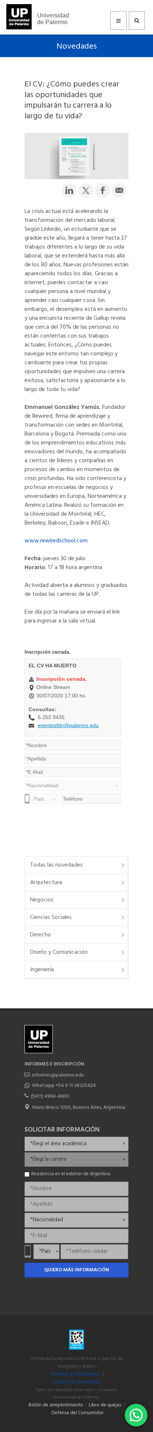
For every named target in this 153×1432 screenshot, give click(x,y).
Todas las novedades (56, 865)
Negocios (41, 900)
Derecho (40, 935)
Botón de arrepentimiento (56, 1405)
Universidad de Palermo (53, 18)
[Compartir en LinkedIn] (69, 190)
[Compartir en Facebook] (102, 190)
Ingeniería (42, 970)
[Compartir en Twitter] (85, 190)
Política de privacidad (76, 1382)
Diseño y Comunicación (59, 952)
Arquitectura (46, 882)
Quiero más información (76, 1270)
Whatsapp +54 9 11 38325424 (64, 1085)
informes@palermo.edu (58, 1075)
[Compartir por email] (119, 190)
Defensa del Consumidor (78, 1413)
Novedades (76, 46)
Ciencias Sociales (51, 917)
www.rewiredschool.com (56, 541)
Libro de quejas (105, 1405)
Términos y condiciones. (74, 1374)
